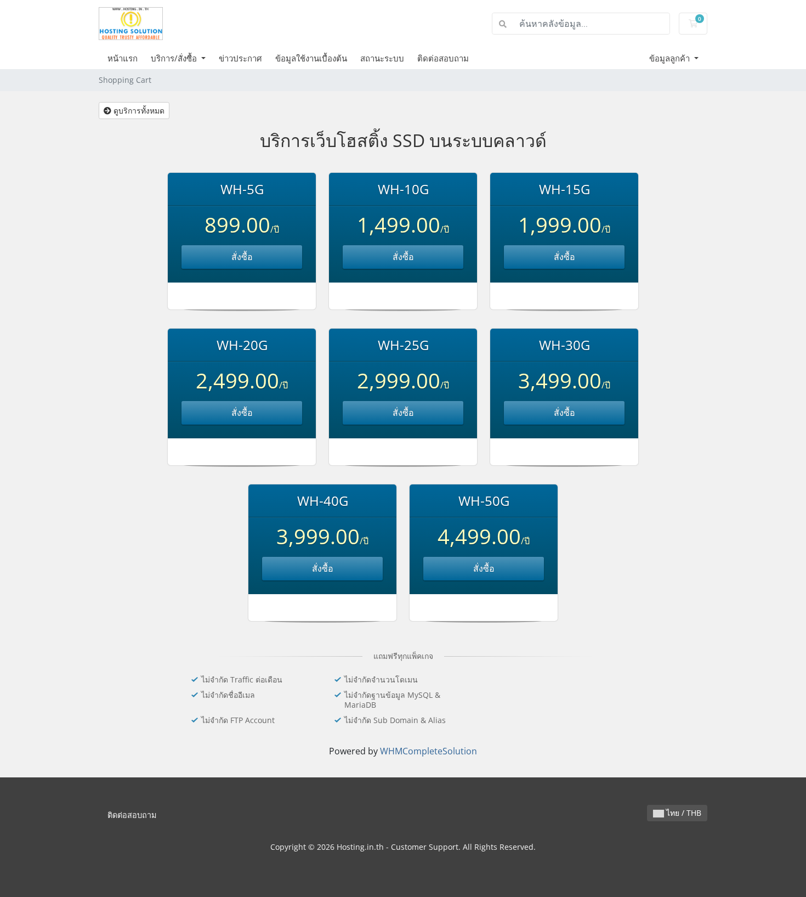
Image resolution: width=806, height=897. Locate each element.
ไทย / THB (682, 813)
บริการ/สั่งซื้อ (175, 58)
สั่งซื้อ (242, 257)
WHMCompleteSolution (428, 751)
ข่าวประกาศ (240, 58)
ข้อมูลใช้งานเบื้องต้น (311, 58)
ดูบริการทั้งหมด (137, 110)
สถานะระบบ (382, 58)
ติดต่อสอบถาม (443, 58)
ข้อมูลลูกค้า (670, 58)
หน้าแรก (122, 58)
